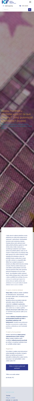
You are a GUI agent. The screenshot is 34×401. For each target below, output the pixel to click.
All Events (9, 6)
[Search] (29, 9)
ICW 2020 (25, 6)
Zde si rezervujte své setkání (17, 367)
